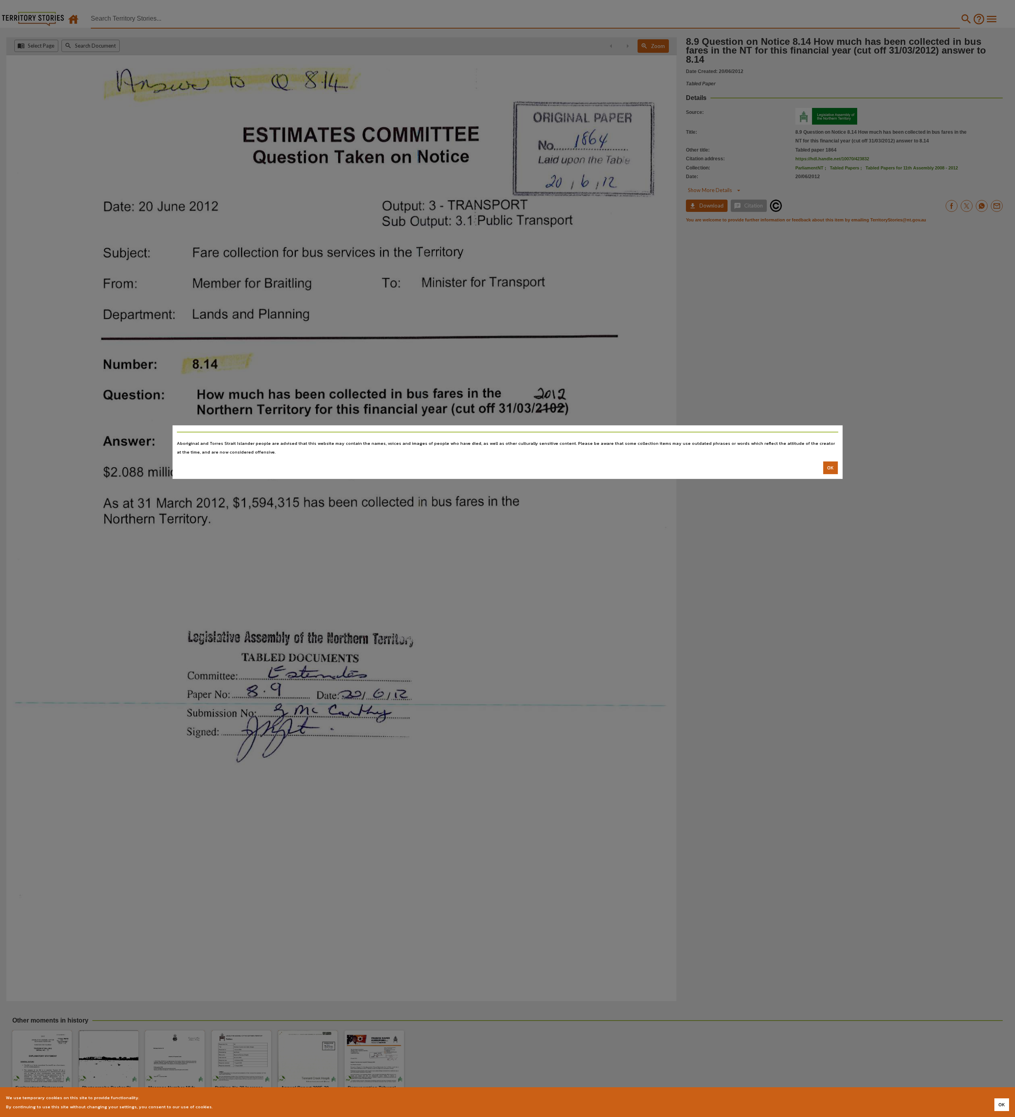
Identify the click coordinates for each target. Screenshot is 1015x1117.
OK (830, 467)
